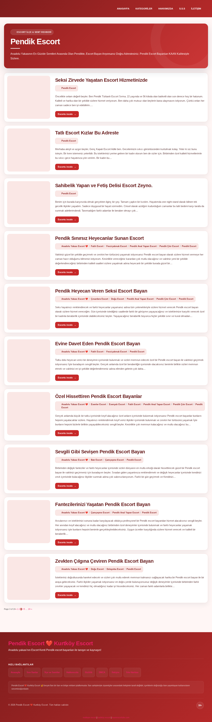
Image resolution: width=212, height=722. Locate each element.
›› (31, 609)
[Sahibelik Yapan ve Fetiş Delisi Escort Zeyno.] (28, 202)
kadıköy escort (104, 717)
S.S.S (182, 8)
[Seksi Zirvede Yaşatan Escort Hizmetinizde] (28, 97)
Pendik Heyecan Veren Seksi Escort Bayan (101, 291)
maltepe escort (89, 717)
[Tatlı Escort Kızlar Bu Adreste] (28, 150)
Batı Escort (96, 460)
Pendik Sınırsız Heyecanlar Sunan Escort (99, 238)
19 (29, 609)
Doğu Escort (117, 299)
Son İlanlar (32, 672)
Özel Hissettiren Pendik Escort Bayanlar (98, 396)
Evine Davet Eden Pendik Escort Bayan (97, 343)
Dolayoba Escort (115, 569)
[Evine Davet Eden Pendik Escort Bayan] (28, 360)
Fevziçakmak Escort (116, 246)
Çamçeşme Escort (114, 460)
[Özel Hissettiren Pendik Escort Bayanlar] (28, 413)
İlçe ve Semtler (52, 672)
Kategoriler (143, 8)
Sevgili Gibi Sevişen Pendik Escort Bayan (100, 451)
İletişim (196, 8)
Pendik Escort (68, 88)
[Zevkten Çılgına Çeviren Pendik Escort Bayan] (28, 578)
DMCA (102, 672)
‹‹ (16, 609)
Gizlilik (88, 672)
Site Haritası (132, 672)
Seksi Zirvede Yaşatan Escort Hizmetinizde (101, 80)
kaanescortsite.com (120, 717)
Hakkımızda (165, 8)
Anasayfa (123, 8)
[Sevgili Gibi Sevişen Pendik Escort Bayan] (28, 468)
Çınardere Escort (99, 299)
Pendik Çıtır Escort (169, 246)
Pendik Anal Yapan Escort (143, 246)
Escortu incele (67, 114)
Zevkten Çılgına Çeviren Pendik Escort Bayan (104, 561)
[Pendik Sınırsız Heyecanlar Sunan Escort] (28, 255)
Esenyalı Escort (117, 404)
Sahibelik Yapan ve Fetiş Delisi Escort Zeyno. (104, 185)
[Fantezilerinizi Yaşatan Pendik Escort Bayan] (28, 521)
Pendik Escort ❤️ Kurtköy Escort (50, 643)
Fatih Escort (97, 246)
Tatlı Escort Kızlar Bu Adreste (87, 132)
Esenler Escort (98, 404)
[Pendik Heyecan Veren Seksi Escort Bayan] (28, 308)
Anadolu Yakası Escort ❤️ (74, 246)
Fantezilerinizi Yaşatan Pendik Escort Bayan (102, 504)
